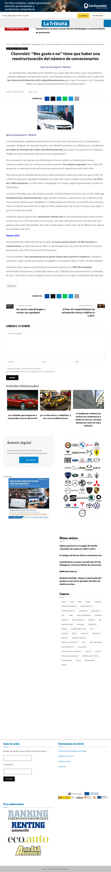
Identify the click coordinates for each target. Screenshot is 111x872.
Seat (83, 642)
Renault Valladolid (69, 642)
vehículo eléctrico (90, 656)
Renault (64, 638)
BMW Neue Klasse (68, 571)
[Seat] (73, 501)
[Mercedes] (75, 485)
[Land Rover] (75, 478)
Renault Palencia (79, 638)
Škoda (63, 665)
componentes (86, 606)
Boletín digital (19, 442)
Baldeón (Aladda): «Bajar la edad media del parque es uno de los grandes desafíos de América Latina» (80, 581)
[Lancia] (68, 478)
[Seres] (82, 501)
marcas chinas (67, 624)
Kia (100, 620)
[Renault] (66, 501)
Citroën (97, 602)
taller (88, 651)
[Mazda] (68, 485)
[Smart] (98, 501)
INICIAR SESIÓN (98, 16)
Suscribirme (31, 460)
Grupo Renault (78, 620)
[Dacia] (75, 455)
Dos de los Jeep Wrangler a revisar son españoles (30, 311)
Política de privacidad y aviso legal (72, 751)
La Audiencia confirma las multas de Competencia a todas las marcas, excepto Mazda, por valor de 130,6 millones (88, 419)
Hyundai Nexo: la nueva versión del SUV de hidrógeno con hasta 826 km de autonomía (70, 30)
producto (96, 633)
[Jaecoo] (67, 470)
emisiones (83, 611)
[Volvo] (82, 516)
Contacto (62, 766)
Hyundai (91, 620)
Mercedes (93, 624)
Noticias (17, 44)
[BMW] (82, 448)
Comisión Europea (68, 606)
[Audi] (75, 448)
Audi (72, 602)
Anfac (63, 602)
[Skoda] (91, 501)
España (25, 48)
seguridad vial (67, 647)
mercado (80, 624)
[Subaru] (68, 508)
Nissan (64, 629)
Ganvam (64, 620)
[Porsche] (96, 493)
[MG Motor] (82, 485)
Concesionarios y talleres (14, 48)
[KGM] (89, 470)
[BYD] (89, 448)
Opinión (64, 633)
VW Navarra (89, 660)
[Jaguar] (74, 470)
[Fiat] (68, 463)
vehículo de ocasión (69, 656)
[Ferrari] (96, 455)
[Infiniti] (96, 463)
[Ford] (75, 463)
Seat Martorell (95, 642)
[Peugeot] (89, 493)
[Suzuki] (75, 508)
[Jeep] (82, 470)
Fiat (63, 615)
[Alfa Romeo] (68, 448)
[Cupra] (68, 455)
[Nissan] (68, 493)
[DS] (89, 455)
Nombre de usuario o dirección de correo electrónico (25, 751)
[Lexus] (89, 478)
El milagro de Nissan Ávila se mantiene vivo (81, 555)
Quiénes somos (64, 761)
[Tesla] (82, 508)
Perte (74, 633)
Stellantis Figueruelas (71, 651)
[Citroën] (96, 448)
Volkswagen (66, 660)
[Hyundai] (89, 463)
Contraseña (8, 764)
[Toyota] (89, 508)
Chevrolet (11, 286)
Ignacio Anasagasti (15, 91)
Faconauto (96, 611)
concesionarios (68, 611)
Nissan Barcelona (78, 629)
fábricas (98, 615)
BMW (79, 602)
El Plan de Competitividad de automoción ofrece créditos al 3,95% (78, 312)
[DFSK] (82, 455)
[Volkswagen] (96, 508)
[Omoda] (75, 493)
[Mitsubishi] (96, 485)
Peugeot (84, 633)
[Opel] (82, 493)
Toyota (98, 651)
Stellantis (82, 647)
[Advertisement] (55, 702)
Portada (9, 44)
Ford (71, 615)
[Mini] (89, 485)
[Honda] (82, 463)
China (88, 602)
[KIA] (96, 470)
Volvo (78, 660)
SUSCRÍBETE (83, 16)
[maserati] (96, 478)
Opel (92, 629)
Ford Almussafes (84, 615)
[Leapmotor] (82, 478)
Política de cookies (66, 756)
